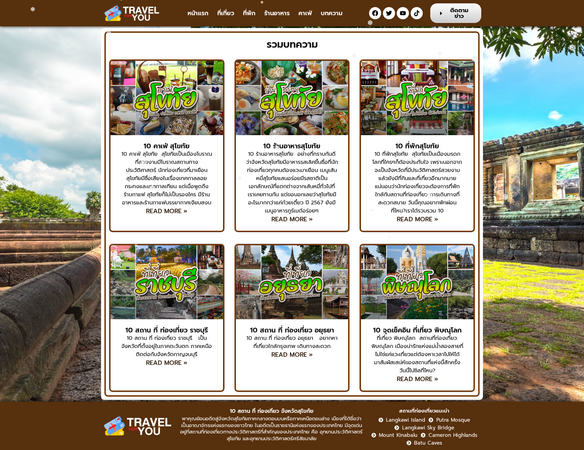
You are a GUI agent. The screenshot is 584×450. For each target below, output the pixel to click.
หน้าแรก (198, 13)
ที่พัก (249, 13)
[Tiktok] (417, 13)
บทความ (331, 13)
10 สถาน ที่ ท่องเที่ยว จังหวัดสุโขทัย (271, 411)
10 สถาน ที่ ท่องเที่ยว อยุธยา (292, 330)
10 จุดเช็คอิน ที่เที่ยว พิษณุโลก (417, 330)
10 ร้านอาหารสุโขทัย (291, 146)
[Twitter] (389, 13)
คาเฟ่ (305, 13)
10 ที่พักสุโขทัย (417, 146)
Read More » (166, 211)
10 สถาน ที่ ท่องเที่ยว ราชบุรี (166, 330)
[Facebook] (375, 13)
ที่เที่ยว (225, 13)
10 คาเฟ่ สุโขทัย (167, 146)
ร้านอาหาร (277, 13)
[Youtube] (403, 13)
